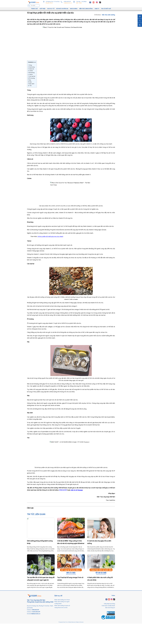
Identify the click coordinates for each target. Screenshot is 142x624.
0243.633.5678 (36, 611)
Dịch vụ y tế (50, 8)
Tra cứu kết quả (106, 8)
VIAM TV (97, 8)
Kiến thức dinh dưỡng (86, 8)
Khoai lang (31, 72)
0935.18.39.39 (67, 1)
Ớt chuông (31, 78)
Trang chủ (34, 8)
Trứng (30, 65)
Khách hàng (73, 8)
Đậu (30, 82)
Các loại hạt (31, 76)
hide (34, 62)
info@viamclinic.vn (68, 3)
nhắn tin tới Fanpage (76, 490)
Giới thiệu (42, 8)
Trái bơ (30, 74)
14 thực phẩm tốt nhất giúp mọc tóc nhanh (50, 236)
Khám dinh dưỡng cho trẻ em (62, 599)
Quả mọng (31, 67)
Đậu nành (31, 83)
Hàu (29, 80)
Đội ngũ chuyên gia (62, 8)
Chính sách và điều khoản (108, 605)
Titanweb (81, 622)
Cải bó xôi (31, 69)
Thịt (30, 85)
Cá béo (30, 70)
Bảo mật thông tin (110, 607)
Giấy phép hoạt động (109, 603)
